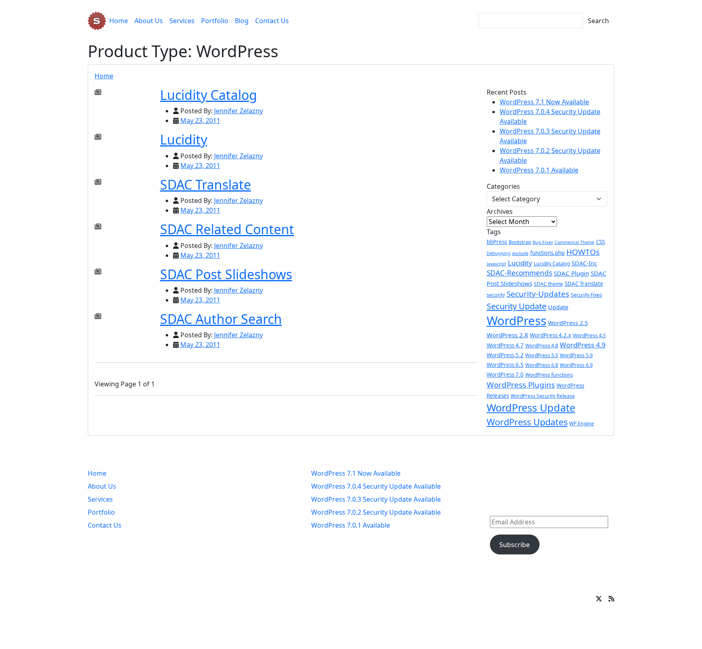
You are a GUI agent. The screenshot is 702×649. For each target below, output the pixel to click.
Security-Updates (538, 294)
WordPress (516, 321)
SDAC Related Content (227, 229)
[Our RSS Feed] (611, 598)
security (496, 294)
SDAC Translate (205, 184)
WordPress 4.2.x (550, 335)
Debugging (499, 253)
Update (558, 307)
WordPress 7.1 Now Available (544, 101)
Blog (242, 20)
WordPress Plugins (521, 384)
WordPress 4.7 (505, 345)
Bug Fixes (543, 242)
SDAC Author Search (221, 319)
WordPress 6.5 (505, 365)
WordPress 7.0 (505, 374)
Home (118, 20)
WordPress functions (549, 374)
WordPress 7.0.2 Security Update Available (376, 512)
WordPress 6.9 (576, 365)
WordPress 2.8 (507, 335)
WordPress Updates (527, 422)
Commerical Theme (574, 242)
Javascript (496, 264)
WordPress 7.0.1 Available (539, 170)
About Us (148, 20)
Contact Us (272, 20)
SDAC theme (548, 283)
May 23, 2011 (200, 120)
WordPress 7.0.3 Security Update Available (376, 499)
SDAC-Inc (584, 263)
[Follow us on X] (599, 598)
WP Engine (581, 423)
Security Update (516, 306)
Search (598, 20)
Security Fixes (586, 294)
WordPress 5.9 (576, 355)
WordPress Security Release (543, 395)
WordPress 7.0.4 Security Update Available (376, 486)
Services (182, 20)
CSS (600, 242)
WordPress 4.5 (589, 335)
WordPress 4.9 (583, 344)
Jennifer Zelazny (238, 110)
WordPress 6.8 (541, 365)
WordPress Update (531, 407)
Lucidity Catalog (208, 94)
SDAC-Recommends (519, 273)
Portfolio (214, 20)
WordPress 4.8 (541, 345)
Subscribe (514, 544)
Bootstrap (520, 242)
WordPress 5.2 (505, 355)
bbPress (497, 242)
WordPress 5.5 (541, 355)
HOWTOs (583, 252)
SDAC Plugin (571, 273)
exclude (520, 253)
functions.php (547, 253)
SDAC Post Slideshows (226, 274)
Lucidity (183, 139)
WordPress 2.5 (568, 323)
